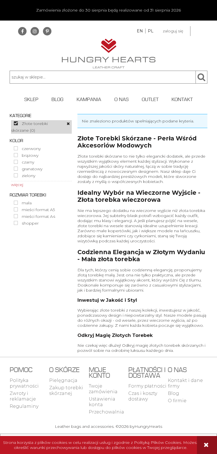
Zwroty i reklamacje (23, 396)
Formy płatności (147, 386)
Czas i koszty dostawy (142, 396)
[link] (41, 127)
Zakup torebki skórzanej (66, 390)
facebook (22, 31)
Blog (173, 393)
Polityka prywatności (24, 383)
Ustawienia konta (102, 401)
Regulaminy (24, 406)
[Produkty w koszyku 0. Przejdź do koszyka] (198, 31)
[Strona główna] (108, 53)
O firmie (177, 400)
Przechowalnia (106, 412)
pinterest (47, 31)
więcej (17, 184)
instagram (35, 31)
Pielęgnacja (63, 380)
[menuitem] (31, 99)
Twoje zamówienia (103, 388)
